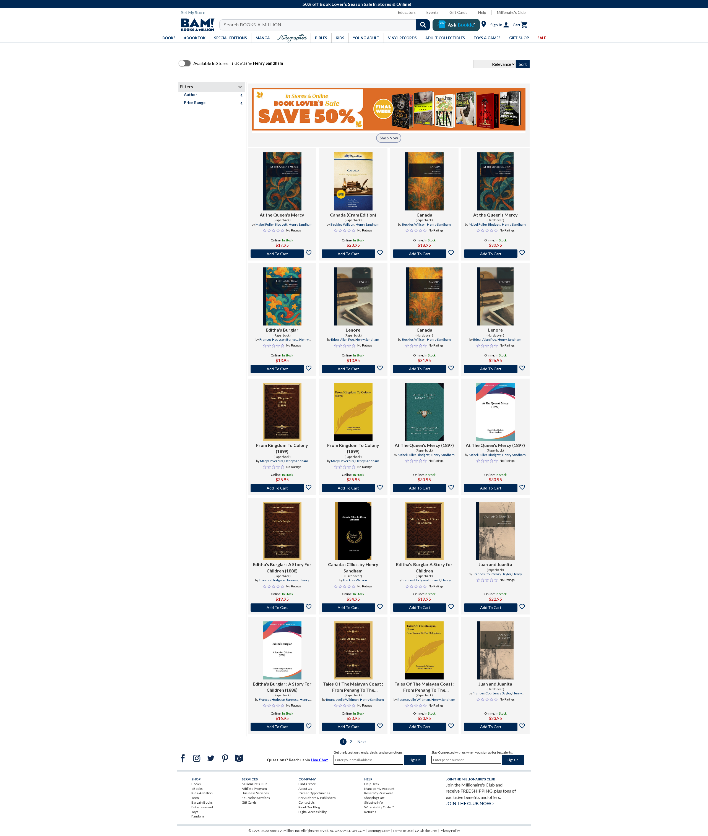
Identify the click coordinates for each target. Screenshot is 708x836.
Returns (370, 812)
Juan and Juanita (495, 564)
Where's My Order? (379, 807)
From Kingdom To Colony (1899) (282, 448)
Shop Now (388, 138)
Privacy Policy (450, 831)
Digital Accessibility (312, 812)
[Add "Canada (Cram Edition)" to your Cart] (353, 253)
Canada (424, 214)
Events (432, 12)
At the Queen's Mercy (282, 214)
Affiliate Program (254, 788)
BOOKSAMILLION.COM (348, 831)
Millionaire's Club (511, 12)
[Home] (196, 25)
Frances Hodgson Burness (278, 580)
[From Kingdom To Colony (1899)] (282, 411)
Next (362, 741)
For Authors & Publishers (317, 798)
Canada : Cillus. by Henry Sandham (353, 567)
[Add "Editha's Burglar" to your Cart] (282, 369)
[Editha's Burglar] (282, 296)
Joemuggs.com (379, 831)
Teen (195, 798)
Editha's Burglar (282, 329)
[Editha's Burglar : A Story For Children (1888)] (282, 531)
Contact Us (306, 802)
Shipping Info (373, 802)
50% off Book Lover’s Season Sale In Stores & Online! (357, 4)
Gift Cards (458, 12)
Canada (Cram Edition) (353, 214)
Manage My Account (379, 788)
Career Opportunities (314, 793)
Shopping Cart (374, 798)
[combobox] (328, 25)
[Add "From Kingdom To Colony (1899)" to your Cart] (282, 488)
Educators (407, 12)
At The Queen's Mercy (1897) (424, 445)
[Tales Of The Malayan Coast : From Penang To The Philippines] (353, 650)
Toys (194, 812)
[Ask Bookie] (456, 25)
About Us (305, 788)
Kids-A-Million (202, 793)
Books (196, 784)
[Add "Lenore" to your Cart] (353, 369)
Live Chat (319, 759)
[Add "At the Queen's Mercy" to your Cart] (282, 253)
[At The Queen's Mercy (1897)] (424, 411)
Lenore (353, 329)
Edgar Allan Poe (342, 339)
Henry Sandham (301, 224)
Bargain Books (202, 802)
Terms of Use (403, 831)
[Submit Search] (423, 24)
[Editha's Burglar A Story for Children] (424, 531)
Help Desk (371, 784)
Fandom (197, 816)
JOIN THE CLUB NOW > (470, 803)
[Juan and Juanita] (495, 531)
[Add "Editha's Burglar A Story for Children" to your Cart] (424, 607)
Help (482, 12)
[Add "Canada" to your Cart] (424, 253)
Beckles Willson (342, 224)
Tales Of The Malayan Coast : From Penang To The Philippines (353, 687)
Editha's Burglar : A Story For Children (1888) (282, 567)
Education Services (256, 798)
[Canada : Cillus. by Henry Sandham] (353, 531)
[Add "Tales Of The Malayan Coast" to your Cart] (353, 727)
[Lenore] (353, 296)
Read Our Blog (309, 807)
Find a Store (307, 784)
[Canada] (424, 181)
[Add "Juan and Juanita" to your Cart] (495, 607)
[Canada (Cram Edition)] (353, 181)
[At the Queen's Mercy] (282, 181)
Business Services (255, 793)
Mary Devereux (271, 461)
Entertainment (202, 807)
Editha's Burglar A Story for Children (424, 567)
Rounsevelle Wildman (342, 699)
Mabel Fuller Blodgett (271, 224)
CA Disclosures (426, 831)
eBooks (197, 788)
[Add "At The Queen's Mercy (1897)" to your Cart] (424, 488)
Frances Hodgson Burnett (278, 339)
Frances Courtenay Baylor (492, 574)
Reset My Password (378, 793)
